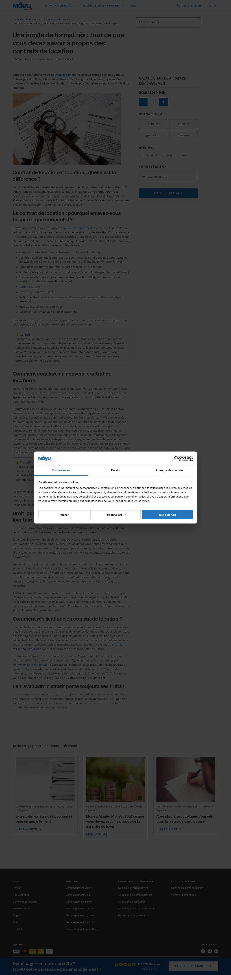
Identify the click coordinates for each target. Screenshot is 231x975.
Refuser (64, 514)
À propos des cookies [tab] (170, 470)
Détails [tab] (115, 470)
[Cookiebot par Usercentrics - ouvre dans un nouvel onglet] (177, 458)
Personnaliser (113, 514)
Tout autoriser (167, 514)
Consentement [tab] (61, 470)
